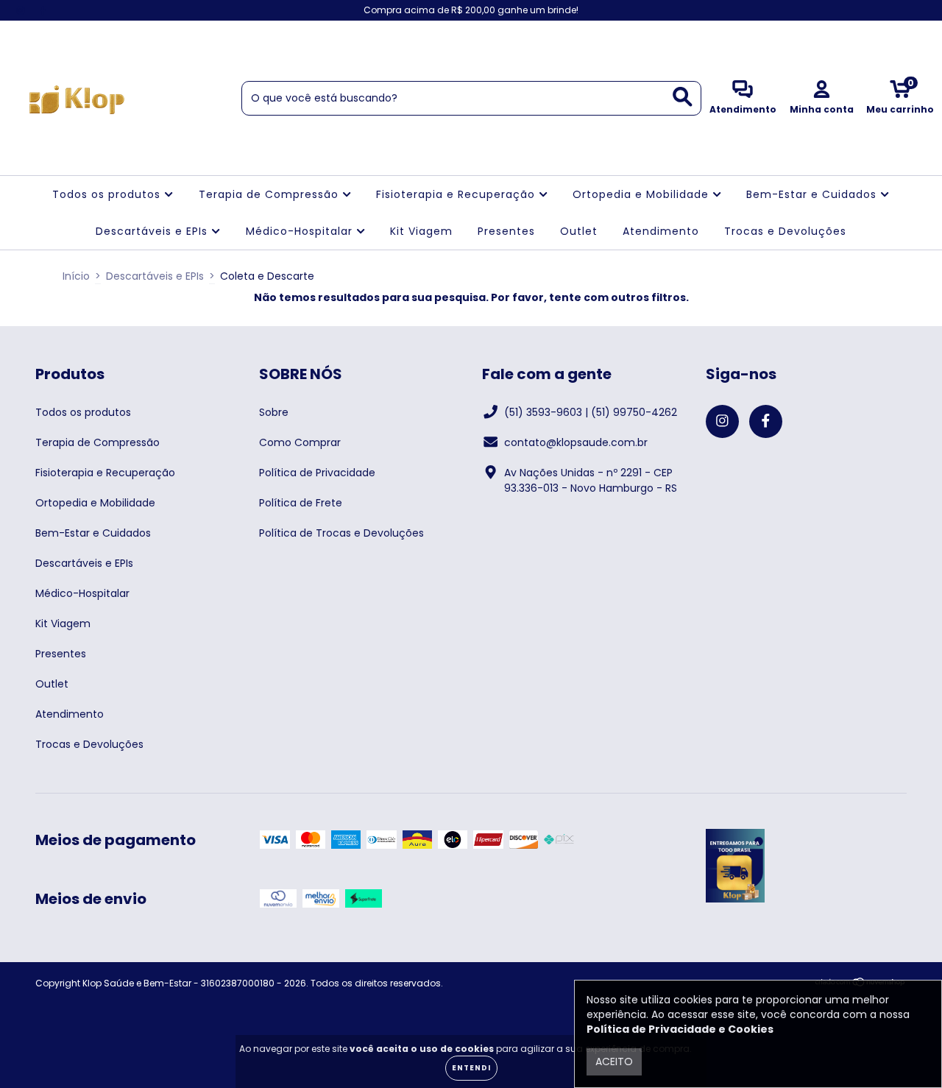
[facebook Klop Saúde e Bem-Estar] (42, 10)
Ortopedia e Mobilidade (642, 194)
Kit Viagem (421, 231)
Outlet (579, 231)
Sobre (273, 412)
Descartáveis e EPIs (153, 231)
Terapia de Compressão (270, 194)
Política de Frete (300, 502)
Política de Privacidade (317, 472)
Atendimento (661, 231)
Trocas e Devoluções (785, 231)
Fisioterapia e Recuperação (457, 194)
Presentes (506, 231)
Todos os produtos (108, 194)
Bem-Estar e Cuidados (813, 194)
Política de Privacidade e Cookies (680, 1029)
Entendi (471, 1067)
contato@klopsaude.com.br (576, 442)
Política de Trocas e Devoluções (341, 533)
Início (76, 276)
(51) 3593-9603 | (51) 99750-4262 (590, 412)
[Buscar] (682, 97)
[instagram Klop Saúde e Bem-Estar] (22, 10)
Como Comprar (300, 442)
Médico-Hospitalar (301, 231)
